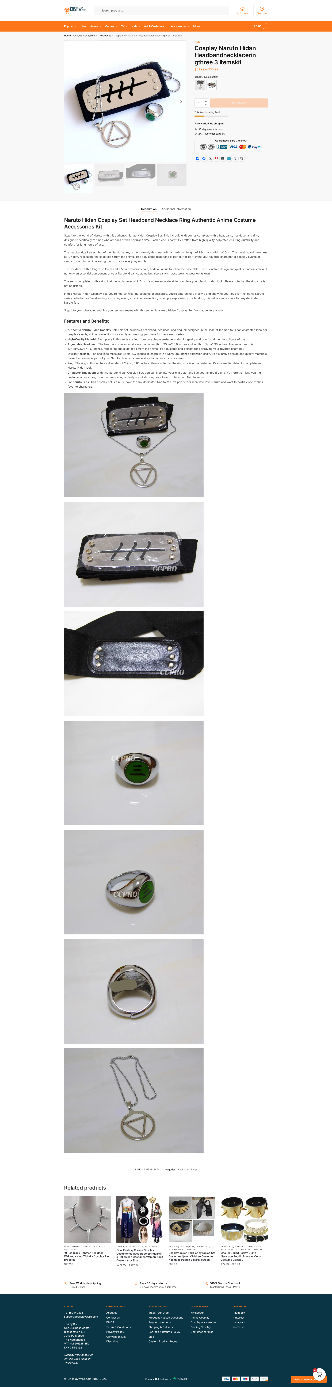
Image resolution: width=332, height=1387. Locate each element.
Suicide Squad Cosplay (182, 1249)
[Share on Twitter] (210, 158)
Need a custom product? (309, 1379)
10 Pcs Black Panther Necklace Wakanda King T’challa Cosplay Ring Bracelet (87, 1256)
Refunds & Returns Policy (164, 1331)
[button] (181, 101)
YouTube (238, 1327)
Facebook (239, 1312)
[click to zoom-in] (125, 101)
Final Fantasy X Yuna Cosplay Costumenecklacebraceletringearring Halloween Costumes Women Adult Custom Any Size (139, 1255)
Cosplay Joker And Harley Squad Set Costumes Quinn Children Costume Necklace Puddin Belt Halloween (192, 1256)
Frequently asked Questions (165, 1317)
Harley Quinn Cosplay (181, 1246)
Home (67, 35)
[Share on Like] (197, 158)
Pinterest (238, 1317)
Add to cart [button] (87, 1271)
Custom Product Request (164, 1341)
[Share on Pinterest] (216, 158)
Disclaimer (113, 1341)
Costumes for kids (202, 1331)
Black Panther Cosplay (78, 1246)
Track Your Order (159, 1312)
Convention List (116, 1336)
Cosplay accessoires (203, 1322)
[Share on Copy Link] (241, 158)
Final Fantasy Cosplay (129, 1246)
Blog (151, 1336)
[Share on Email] (223, 158)
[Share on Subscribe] (229, 158)
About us (111, 1312)
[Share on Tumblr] (235, 158)
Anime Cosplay (200, 1317)
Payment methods (159, 1322)
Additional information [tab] (176, 209)
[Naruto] (211, 85)
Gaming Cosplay (201, 1327)
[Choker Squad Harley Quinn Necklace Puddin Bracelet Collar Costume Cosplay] (244, 1219)
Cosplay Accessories (85, 35)
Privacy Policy (115, 1331)
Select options (139, 1271)
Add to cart (239, 103)
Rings (194, 1169)
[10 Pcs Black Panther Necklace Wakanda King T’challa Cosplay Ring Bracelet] (87, 1219)
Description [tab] (149, 209)
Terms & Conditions (118, 1327)
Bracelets (100, 1246)
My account (198, 1312)
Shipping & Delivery (160, 1327)
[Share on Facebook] (204, 158)
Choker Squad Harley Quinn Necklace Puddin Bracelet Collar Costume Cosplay (241, 1256)
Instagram (239, 1322)
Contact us (113, 1317)
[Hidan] (199, 85)
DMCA (110, 1322)
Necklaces (105, 35)
